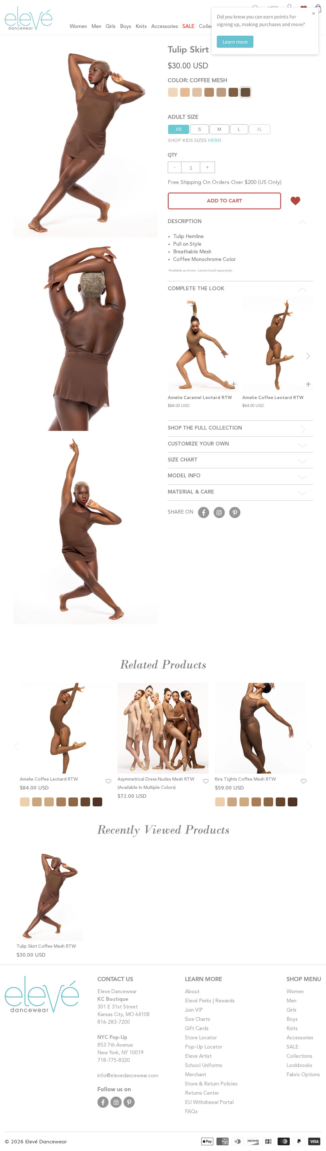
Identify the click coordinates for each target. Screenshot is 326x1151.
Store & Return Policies (211, 1084)
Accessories (300, 1038)
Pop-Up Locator (203, 1047)
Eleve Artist (198, 1056)
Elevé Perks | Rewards (210, 1001)
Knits (292, 1028)
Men (291, 1001)
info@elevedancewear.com (127, 1075)
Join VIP (194, 1010)
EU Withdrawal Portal (209, 1102)
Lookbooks (299, 1065)
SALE (293, 1047)
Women (295, 991)
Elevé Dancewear (46, 1141)
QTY (172, 154)
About (192, 991)
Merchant (195, 1074)
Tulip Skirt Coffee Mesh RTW (46, 946)
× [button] (313, 13)
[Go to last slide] (16, 746)
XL (259, 129)
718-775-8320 (113, 1060)
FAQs (191, 1111)
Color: (197, 80)
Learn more (235, 42)
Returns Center (202, 1093)
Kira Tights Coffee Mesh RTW (245, 779)
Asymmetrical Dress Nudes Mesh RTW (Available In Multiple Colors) (155, 783)
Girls (291, 1010)
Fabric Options (303, 1074)
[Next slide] (308, 356)
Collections (299, 1056)
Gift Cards (197, 1028)
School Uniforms (203, 1065)
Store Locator (201, 1038)
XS (178, 129)
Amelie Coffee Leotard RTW (49, 779)
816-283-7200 (113, 1022)
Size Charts (197, 1019)
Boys (292, 1019)
